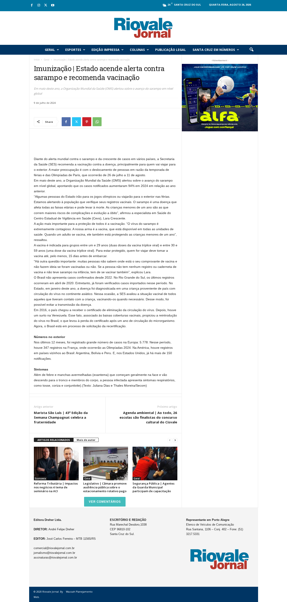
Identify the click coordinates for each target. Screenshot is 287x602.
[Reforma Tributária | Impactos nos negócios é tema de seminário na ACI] (56, 463)
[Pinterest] (86, 121)
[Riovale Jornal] (143, 28)
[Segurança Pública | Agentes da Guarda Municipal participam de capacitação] (155, 463)
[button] (251, 50)
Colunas (137, 50)
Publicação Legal (170, 50)
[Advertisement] (105, 144)
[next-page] (175, 440)
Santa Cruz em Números (214, 50)
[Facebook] (32, 5)
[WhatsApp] (97, 121)
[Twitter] (45, 5)
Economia (40, 478)
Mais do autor (86, 440)
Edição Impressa (105, 50)
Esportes (73, 50)
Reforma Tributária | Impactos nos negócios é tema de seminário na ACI (56, 487)
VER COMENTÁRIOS (105, 501)
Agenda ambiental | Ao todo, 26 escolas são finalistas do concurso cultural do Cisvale (148, 417)
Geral (50, 50)
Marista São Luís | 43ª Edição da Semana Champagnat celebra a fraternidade (61, 417)
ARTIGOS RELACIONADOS (53, 440)
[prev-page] (169, 440)
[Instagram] (38, 5)
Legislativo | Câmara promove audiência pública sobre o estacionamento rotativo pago (105, 487)
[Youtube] (52, 5)
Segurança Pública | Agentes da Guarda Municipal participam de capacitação (153, 487)
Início (36, 59)
